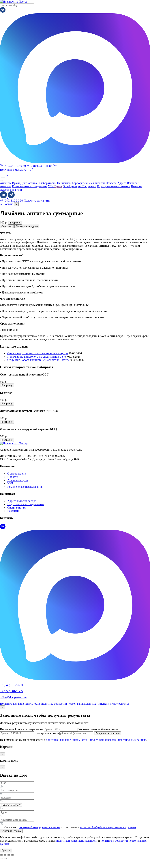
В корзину (15, 222)
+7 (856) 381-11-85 (40, 165)
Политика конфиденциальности (20, 703)
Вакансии (133, 183)
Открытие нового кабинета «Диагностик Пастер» (38, 359)
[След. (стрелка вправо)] (5, 858)
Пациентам (64, 183)
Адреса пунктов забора (21, 500)
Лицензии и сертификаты (113, 703)
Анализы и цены (17, 480)
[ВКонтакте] (2, 11)
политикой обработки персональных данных (118, 739)
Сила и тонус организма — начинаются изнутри (37, 353)
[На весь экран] (5, 855)
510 (58, 165)
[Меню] (1, 180)
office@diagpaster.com (13, 697)
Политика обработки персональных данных (68, 703)
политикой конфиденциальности (66, 739)
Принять (6, 850)
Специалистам (16, 507)
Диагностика (28, 183)
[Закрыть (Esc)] (12, 855)
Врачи (16, 183)
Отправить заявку (11, 831)
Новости (111, 183)
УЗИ (51, 186)
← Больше (6, 204)
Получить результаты (13, 169)
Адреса (121, 183)
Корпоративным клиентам (88, 183)
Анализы (5, 183)
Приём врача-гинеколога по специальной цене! (37, 356)
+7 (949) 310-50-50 (14, 165)
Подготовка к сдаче (27, 226)
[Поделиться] (8, 855)
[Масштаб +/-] (1, 855)
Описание (6, 226)
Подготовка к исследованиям (25, 504)
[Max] (75, 162)
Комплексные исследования (29, 186)
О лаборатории (47, 183)
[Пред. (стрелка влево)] (1, 858)
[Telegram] (11, 197)
